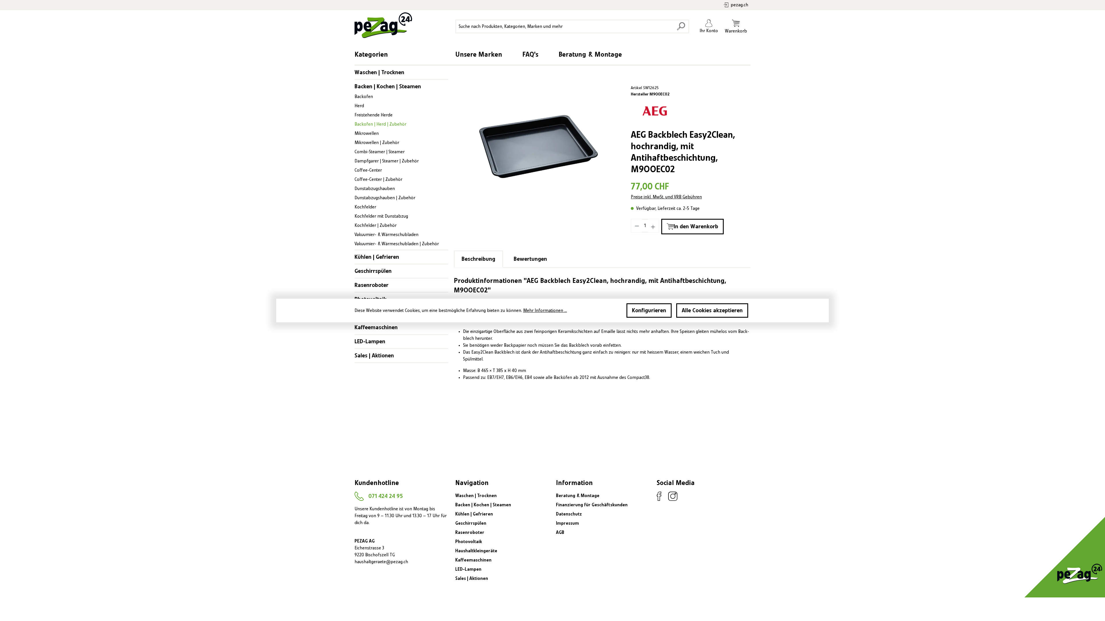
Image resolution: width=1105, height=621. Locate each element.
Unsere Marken (478, 54)
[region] (538, 146)
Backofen (364, 96)
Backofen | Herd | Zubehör (380, 124)
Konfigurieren (649, 310)
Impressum (567, 523)
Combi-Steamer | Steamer (380, 152)
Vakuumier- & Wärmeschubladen (386, 234)
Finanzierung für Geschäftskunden (592, 505)
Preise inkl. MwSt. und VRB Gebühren (666, 197)
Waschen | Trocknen (379, 72)
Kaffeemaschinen (376, 327)
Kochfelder (365, 207)
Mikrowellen (367, 133)
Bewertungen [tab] (530, 259)
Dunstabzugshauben (375, 188)
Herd (359, 105)
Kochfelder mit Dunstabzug (381, 216)
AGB (560, 532)
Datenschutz (569, 514)
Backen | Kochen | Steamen (388, 86)
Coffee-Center (368, 170)
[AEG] (655, 111)
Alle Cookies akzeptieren (712, 310)
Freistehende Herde (374, 115)
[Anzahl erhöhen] (653, 226)
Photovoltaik (468, 541)
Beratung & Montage (590, 54)
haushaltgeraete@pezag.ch (381, 561)
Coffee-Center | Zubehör (378, 179)
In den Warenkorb (696, 226)
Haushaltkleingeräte (476, 551)
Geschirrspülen (373, 271)
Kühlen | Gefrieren (377, 257)
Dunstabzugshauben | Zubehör (385, 197)
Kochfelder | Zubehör (376, 225)
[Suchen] (681, 26)
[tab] (478, 259)
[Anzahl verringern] (637, 226)
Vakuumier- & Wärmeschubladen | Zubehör (397, 243)
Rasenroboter (371, 285)
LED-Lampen (370, 341)
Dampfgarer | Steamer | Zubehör (387, 161)
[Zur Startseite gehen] (382, 25)
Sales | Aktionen (374, 356)
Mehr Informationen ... (545, 310)
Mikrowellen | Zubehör (377, 142)
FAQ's (530, 54)
